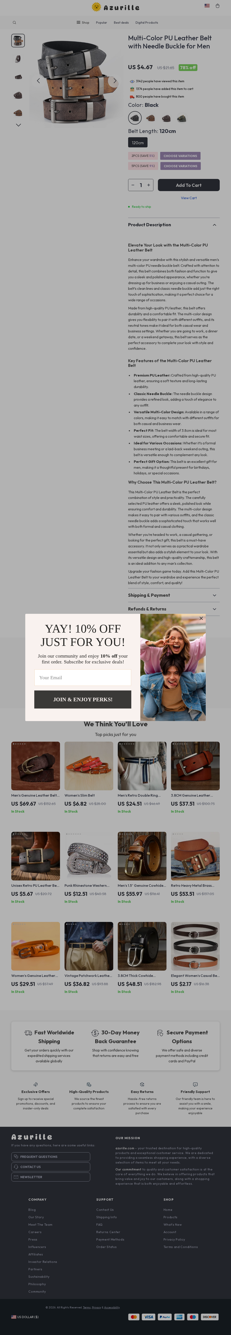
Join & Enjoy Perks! (83, 699)
